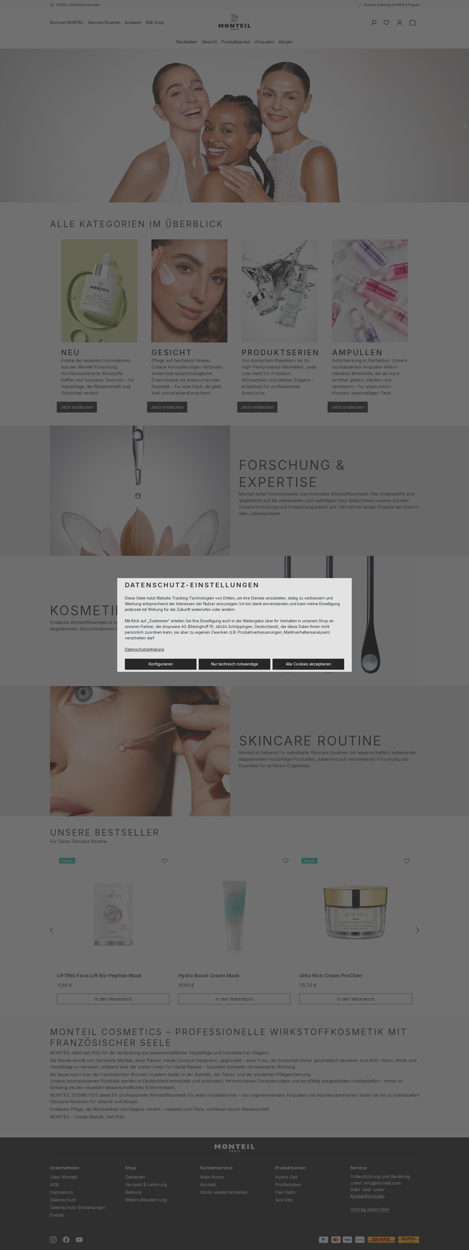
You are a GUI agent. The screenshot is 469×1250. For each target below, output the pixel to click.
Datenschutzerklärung (144, 649)
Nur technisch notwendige (234, 664)
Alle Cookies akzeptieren (308, 664)
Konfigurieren (161, 664)
